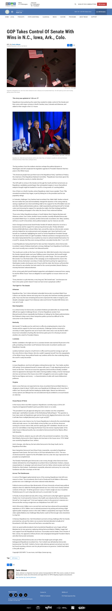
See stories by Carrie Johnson (26, 577)
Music (55, 17)
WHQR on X (65, 592)
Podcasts (21, 17)
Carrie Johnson (16, 44)
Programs (72, 17)
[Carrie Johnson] (10, 574)
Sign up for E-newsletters (87, 4)
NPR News (15, 558)
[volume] (12, 12)
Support (94, 17)
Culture (63, 17)
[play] (7, 12)
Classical (46, 17)
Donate (102, 4)
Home (7, 17)
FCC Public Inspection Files (68, 596)
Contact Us (43, 592)
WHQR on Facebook (45, 596)
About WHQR (84, 17)
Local (12, 17)
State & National (33, 17)
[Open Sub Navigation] (15, 17)
